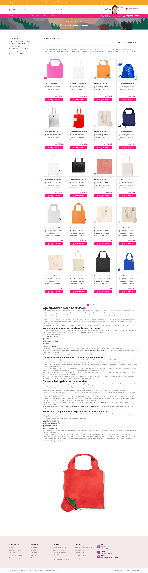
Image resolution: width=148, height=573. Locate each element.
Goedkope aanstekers (81, 555)
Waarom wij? (13, 547)
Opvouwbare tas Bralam (125, 131)
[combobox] (74, 9)
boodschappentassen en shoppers (94, 350)
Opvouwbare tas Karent (51, 83)
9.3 (110, 9)
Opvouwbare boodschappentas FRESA (78, 227)
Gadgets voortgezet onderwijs (62, 557)
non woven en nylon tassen (53, 355)
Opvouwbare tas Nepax (100, 227)
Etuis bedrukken (80, 553)
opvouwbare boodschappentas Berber (54, 179)
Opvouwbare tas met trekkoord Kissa (127, 83)
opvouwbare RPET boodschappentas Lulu (78, 83)
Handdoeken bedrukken (60, 547)
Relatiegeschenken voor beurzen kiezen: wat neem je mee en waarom (114, 402)
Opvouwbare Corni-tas (100, 83)
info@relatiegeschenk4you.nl (109, 558)
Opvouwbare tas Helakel (101, 131)
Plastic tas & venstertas (17, 53)
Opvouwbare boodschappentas (78, 131)
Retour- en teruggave (15, 558)
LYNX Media (35, 570)
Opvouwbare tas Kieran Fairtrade (127, 227)
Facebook (34, 547)
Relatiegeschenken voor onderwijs (60, 553)
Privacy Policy (119, 570)
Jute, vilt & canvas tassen (18, 43)
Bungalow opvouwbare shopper (102, 275)
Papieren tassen (15, 46)
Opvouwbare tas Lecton (125, 275)
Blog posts (34, 558)
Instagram (34, 553)
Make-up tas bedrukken (82, 558)
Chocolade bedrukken (81, 550)
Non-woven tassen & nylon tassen (21, 41)
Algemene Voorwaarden (132, 570)
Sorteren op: (119, 42)
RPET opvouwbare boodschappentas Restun (78, 179)
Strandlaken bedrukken (60, 550)
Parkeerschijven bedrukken (61, 559)
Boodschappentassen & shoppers (21, 51)
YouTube (33, 555)
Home (67, 22)
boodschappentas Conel (51, 131)
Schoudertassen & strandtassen (20, 48)
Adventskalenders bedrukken (83, 547)
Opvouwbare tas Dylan (51, 275)
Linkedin (33, 550)
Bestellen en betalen (15, 550)
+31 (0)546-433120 (106, 553)
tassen (98, 348)
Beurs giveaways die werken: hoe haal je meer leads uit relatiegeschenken (80, 407)
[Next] (93, 305)
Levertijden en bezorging (16, 555)
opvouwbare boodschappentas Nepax (78, 275)
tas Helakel (122, 179)
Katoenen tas (14, 39)
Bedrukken (12, 553)
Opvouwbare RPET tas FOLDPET (54, 227)
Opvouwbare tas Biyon (100, 179)
